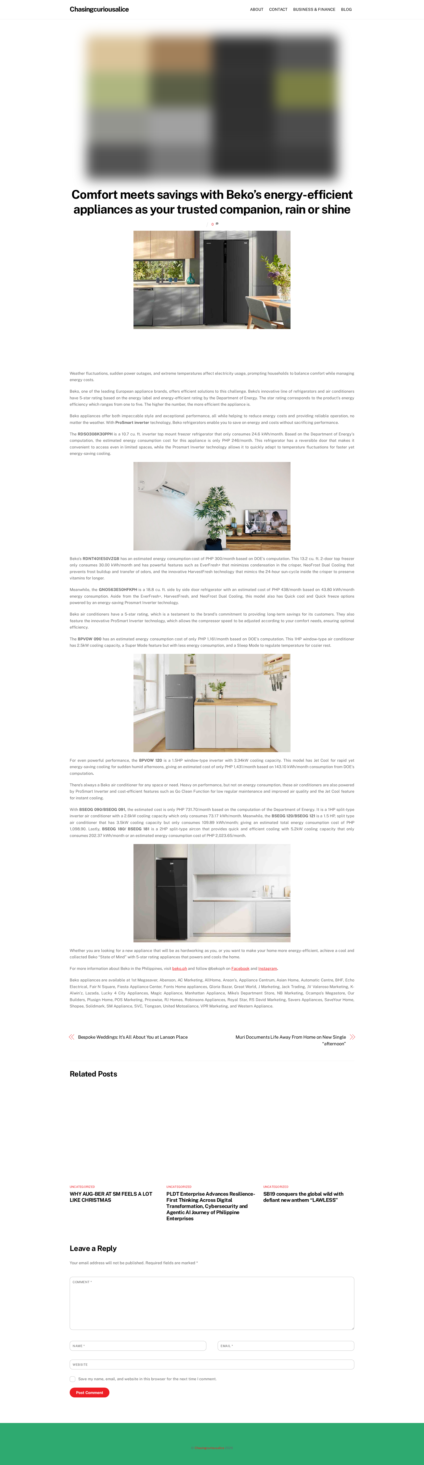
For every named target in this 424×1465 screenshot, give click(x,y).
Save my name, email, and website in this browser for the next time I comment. (147, 1379)
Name (79, 1346)
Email (227, 1346)
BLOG (346, 9)
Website (80, 1364)
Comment (82, 1282)
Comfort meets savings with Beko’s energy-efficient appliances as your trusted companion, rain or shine (212, 201)
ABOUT (257, 9)
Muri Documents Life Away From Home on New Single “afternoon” (291, 1040)
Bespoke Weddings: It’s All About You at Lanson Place (133, 1037)
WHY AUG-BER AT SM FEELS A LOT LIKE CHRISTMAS (111, 1197)
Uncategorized (82, 1187)
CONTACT (278, 9)
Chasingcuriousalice (209, 1448)
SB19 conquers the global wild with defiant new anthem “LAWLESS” (303, 1197)
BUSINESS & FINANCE (314, 9)
